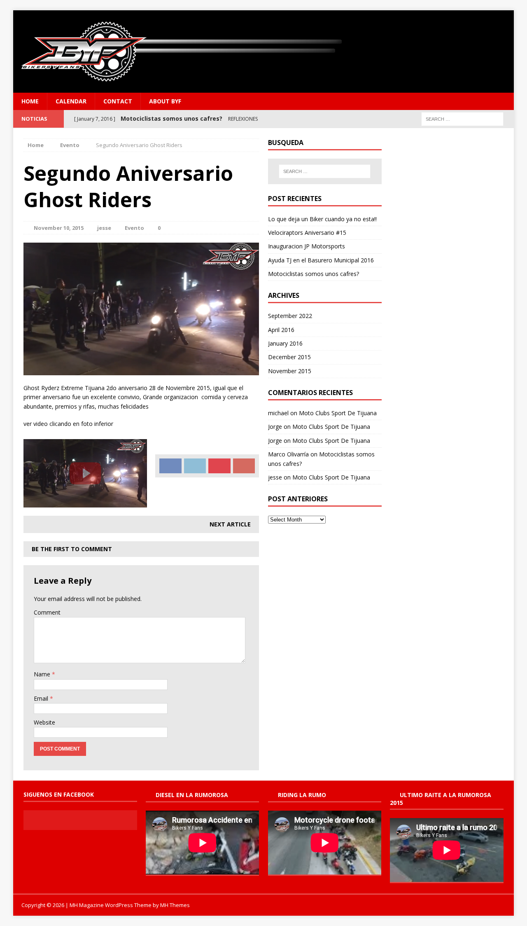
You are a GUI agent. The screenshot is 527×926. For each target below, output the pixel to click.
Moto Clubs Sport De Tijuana (338, 413)
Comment (47, 612)
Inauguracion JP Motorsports (306, 246)
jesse (104, 228)
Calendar (71, 101)
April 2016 (281, 330)
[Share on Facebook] (170, 465)
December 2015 (289, 357)
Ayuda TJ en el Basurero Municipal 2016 (321, 260)
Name (43, 674)
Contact (117, 101)
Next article (230, 524)
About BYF (165, 101)
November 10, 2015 (59, 228)
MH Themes (175, 905)
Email (42, 698)
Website (44, 722)
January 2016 (285, 343)
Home (30, 101)
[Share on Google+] (244, 465)
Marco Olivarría (288, 454)
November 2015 (289, 371)
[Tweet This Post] (195, 465)
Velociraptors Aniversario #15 (307, 232)
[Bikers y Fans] (263, 51)
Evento (134, 228)
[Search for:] (462, 118)
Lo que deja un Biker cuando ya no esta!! (322, 219)
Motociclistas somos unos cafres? (313, 274)
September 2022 (290, 316)
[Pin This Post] (219, 465)
